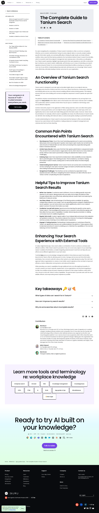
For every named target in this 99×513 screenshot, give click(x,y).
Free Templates (64, 488)
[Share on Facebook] (50, 28)
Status (43, 477)
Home (6, 461)
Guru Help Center (46, 474)
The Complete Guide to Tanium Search (36, 461)
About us (62, 477)
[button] (10, 2)
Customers (26, 477)
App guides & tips (20, 461)
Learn (24, 474)
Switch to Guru (63, 486)
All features (8, 481)
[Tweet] (47, 28)
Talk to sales (93, 2)
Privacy (28, 506)
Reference (11, 461)
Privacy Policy (13, 509)
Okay (22, 508)
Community (26, 483)
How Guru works (9, 477)
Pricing (37, 2)
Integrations (8, 479)
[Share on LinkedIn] (44, 28)
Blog (24, 486)
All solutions (8, 483)
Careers (62, 474)
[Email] (41, 28)
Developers (26, 481)
